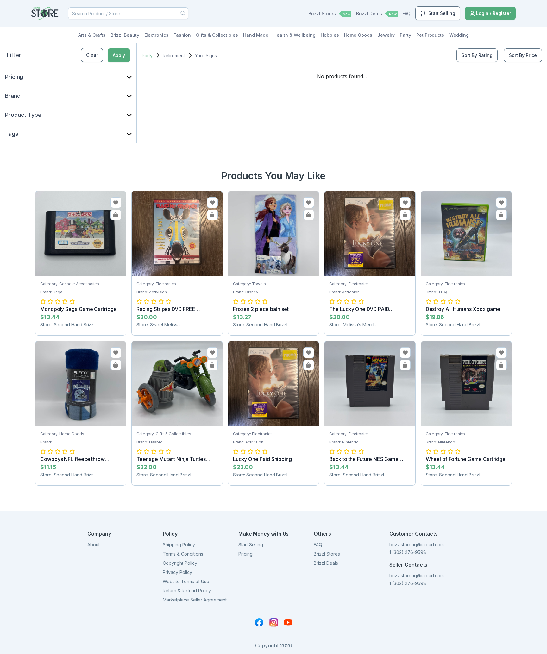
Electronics (156, 35)
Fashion (182, 35)
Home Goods (358, 35)
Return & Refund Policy (187, 590)
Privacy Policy (177, 572)
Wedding (459, 35)
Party (405, 35)
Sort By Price (523, 55)
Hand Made (255, 35)
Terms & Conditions (183, 554)
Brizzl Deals (376, 13)
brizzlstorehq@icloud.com (416, 544)
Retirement (174, 55)
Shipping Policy (179, 544)
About (93, 544)
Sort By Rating (477, 55)
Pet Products (430, 35)
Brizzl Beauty (124, 35)
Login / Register (493, 13)
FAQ (406, 13)
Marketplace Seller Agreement (195, 599)
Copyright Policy (180, 563)
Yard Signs (206, 55)
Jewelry (386, 35)
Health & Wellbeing (295, 35)
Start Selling (441, 13)
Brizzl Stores (329, 13)
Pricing (245, 554)
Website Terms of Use (186, 581)
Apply (119, 55)
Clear (92, 55)
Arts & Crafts (91, 35)
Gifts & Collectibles (217, 35)
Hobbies (330, 35)
